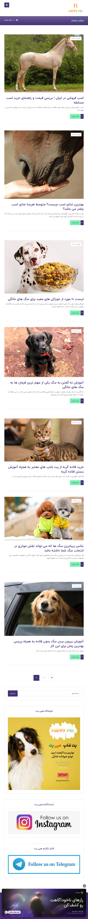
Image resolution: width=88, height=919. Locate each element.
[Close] (84, 886)
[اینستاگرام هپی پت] (44, 822)
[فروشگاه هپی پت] (44, 753)
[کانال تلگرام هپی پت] (44, 864)
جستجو (12, 693)
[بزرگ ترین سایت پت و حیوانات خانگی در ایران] (76, 8)
